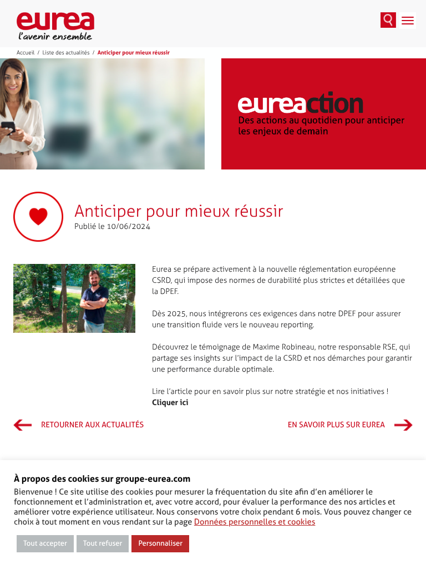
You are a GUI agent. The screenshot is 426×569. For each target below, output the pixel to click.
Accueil (25, 52)
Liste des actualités (65, 52)
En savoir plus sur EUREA (336, 425)
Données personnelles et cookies (255, 522)
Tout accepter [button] (45, 544)
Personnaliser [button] (160, 544)
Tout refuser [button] (103, 544)
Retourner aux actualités (92, 425)
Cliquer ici (170, 402)
